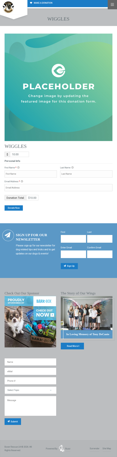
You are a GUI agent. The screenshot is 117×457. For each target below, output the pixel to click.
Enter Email (66, 247)
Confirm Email (94, 247)
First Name (10, 167)
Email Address (12, 181)
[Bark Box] (30, 321)
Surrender (94, 448)
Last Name (65, 167)
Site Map (107, 448)
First (63, 232)
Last (89, 232)
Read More (72, 346)
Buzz (67, 448)
